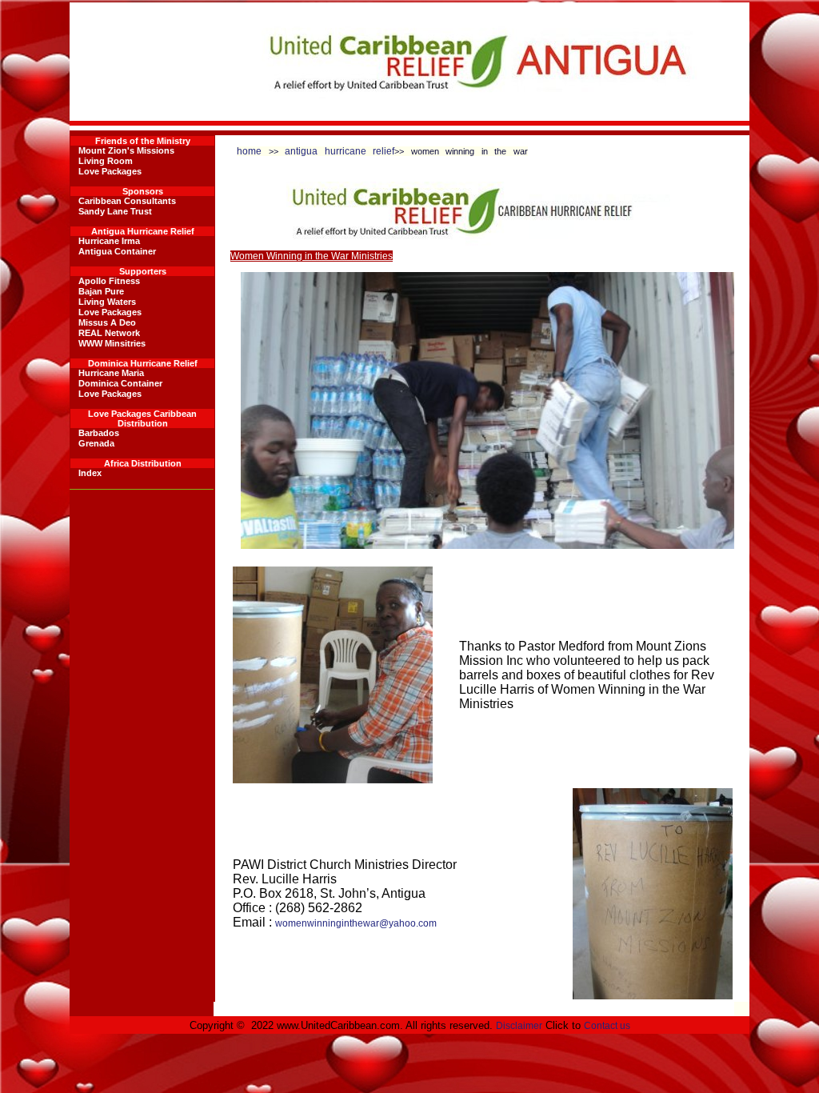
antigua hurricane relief (339, 151)
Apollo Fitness (109, 281)
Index (90, 473)
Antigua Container (117, 251)
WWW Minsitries (112, 343)
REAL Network (109, 333)
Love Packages (110, 171)
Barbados (98, 433)
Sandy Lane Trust (115, 211)
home (249, 151)
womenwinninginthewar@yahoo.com (356, 923)
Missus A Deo (107, 322)
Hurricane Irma (109, 241)
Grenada (96, 443)
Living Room (105, 161)
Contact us (607, 1025)
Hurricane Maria (111, 373)
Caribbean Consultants (127, 201)
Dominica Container (120, 383)
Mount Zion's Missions (126, 150)
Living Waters (107, 301)
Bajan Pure (101, 291)
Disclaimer (519, 1025)
